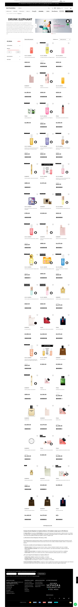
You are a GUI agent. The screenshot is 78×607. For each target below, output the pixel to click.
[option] (53, 26)
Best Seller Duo (42, 359)
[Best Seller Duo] (47, 350)
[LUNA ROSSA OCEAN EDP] (63, 501)
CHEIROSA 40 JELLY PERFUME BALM (30, 57)
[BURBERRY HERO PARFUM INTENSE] (31, 501)
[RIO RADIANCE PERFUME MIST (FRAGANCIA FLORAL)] (47, 48)
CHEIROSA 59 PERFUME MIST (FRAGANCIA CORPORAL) (46, 149)
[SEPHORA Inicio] (10, 8)
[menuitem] (9, 11)
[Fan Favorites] (47, 169)
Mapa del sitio (37, 586)
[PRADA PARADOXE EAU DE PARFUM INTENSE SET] (63, 471)
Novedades (8, 590)
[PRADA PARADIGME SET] (31, 109)
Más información (61, 1)
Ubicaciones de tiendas (29, 586)
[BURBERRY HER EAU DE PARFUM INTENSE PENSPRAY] (47, 229)
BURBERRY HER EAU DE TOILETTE (44, 480)
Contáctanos (27, 591)
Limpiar (18, 41)
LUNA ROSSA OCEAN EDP (59, 510)
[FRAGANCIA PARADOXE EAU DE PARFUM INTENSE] (63, 441)
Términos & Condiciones (29, 583)
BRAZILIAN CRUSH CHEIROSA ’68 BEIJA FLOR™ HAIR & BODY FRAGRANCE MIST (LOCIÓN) (63, 179)
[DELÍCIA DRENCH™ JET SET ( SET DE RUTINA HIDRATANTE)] (31, 199)
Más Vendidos (8, 588)
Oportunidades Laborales (40, 585)
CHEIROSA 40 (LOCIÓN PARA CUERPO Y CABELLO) (32, 238)
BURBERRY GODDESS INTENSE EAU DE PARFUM (31, 178)
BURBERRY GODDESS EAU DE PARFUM (30, 389)
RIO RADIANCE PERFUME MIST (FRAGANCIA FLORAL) (47, 57)
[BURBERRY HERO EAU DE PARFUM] (63, 350)
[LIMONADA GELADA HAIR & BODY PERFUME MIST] (63, 199)
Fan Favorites (42, 178)
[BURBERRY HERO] (31, 411)
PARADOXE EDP (58, 419)
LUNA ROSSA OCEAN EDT (59, 329)
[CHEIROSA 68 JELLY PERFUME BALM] (63, 48)
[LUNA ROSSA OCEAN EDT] (63, 320)
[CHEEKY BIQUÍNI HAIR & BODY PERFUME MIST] (47, 290)
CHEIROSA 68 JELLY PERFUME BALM (61, 57)
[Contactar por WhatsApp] (75, 604)
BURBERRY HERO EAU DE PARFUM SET (45, 208)
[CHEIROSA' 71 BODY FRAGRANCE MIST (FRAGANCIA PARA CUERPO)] (63, 139)
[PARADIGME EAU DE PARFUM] (63, 380)
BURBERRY (27, 176)
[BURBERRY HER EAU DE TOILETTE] (47, 471)
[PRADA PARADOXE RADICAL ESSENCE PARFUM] (47, 320)
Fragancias (19, 13)
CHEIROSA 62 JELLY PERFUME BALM (61, 87)
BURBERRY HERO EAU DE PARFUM (60, 359)
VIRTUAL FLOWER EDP (43, 389)
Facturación (27, 589)
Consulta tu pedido (28, 582)
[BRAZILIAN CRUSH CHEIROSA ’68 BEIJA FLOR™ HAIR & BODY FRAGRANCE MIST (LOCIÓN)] (63, 169)
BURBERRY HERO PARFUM (43, 510)
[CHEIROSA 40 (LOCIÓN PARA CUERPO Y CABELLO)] (31, 229)
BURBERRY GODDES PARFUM (29, 480)
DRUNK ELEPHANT (13, 13)
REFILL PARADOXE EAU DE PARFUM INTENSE (62, 117)
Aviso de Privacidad (39, 583)
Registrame (41, 573)
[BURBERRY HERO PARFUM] (47, 501)
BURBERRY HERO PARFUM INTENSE (29, 510)
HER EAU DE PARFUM (28, 329)
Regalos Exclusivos (10, 591)
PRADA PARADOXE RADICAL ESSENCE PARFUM (46, 329)
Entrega (26, 588)
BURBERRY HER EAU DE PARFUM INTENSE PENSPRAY (46, 239)
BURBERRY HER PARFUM (28, 87)
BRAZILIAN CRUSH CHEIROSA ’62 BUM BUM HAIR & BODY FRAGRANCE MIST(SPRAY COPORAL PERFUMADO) (31, 149)
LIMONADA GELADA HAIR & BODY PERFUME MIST (63, 208)
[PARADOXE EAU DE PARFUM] (47, 78)
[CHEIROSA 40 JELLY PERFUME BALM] (31, 48)
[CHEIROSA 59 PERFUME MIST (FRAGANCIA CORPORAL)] (47, 139)
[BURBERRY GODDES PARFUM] (31, 471)
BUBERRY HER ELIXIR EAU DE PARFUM (61, 238)
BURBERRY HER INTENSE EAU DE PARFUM (46, 419)
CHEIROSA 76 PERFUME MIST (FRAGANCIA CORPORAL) (62, 269)
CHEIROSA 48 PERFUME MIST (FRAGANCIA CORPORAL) (46, 118)
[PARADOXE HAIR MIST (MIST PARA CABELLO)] (47, 441)
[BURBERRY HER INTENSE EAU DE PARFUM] (47, 411)
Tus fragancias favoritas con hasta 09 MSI (30, 3)
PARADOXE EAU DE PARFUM (44, 87)
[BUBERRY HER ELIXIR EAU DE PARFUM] (63, 229)
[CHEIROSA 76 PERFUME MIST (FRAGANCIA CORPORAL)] (63, 260)
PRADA (26, 116)
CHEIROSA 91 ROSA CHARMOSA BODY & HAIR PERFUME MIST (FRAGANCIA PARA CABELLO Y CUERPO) (31, 360)
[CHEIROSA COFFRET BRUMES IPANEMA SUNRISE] (47, 260)
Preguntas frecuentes (29, 585)
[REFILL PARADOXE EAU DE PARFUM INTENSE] (63, 109)
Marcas (69, 11)
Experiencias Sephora (10, 593)
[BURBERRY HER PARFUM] (31, 78)
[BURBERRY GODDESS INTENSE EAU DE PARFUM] (31, 169)
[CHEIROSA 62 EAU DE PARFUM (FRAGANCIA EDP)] (31, 260)
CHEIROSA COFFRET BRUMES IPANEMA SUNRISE (47, 268)
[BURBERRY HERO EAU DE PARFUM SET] (47, 199)
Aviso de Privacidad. (36, 576)
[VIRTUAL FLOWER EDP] (47, 380)
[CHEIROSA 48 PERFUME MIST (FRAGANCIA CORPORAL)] (47, 109)
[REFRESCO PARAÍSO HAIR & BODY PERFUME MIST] (31, 290)
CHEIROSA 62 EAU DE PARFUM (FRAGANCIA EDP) (32, 268)
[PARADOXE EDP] (63, 411)
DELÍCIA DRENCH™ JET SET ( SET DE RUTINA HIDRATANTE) (31, 209)
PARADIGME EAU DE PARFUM (60, 389)
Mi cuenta (66, 8)
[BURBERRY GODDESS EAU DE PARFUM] (31, 380)
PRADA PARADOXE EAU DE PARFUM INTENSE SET (63, 480)
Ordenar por (55, 39)
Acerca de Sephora (38, 582)
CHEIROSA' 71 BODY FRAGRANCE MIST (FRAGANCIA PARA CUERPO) (63, 149)
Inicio (8, 13)
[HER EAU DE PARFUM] (31, 320)
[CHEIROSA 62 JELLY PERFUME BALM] (63, 78)
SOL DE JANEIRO (28, 55)
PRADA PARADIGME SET (28, 117)
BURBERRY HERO (27, 419)
